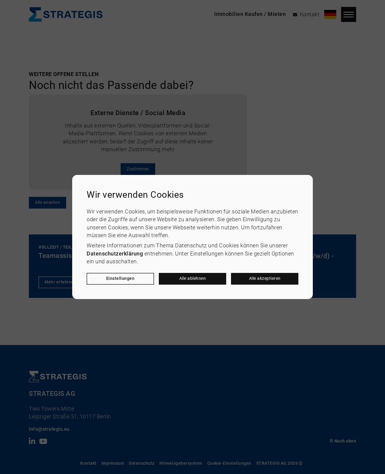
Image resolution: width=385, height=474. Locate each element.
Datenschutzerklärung (115, 254)
